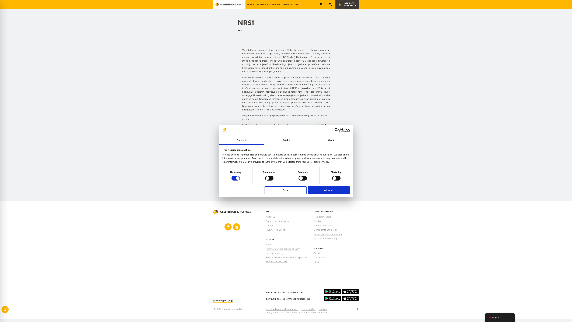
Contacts (318, 221)
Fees (316, 261)
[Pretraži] (330, 4)
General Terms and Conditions (282, 309)
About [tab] (330, 140)
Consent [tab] (241, 140)
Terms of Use (308, 309)
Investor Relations (275, 229)
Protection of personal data (328, 234)
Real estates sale (322, 216)
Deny (285, 190)
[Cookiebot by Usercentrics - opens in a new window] (337, 130)
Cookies (323, 309)
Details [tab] (286, 140)
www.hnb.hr (307, 88)
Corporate (319, 257)
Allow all (328, 190)
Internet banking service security (283, 248)
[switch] (269, 178)
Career (269, 225)
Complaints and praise (326, 229)
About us (270, 216)
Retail (250, 4)
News (269, 244)
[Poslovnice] (320, 4)
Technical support (323, 225)
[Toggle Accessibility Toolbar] (5, 309)
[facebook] (228, 226)
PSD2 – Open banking (325, 238)
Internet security (274, 253)
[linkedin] (236, 226)
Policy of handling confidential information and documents (296, 312)
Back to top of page (223, 300)
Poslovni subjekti (268, 4)
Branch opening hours (277, 221)
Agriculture (291, 4)
